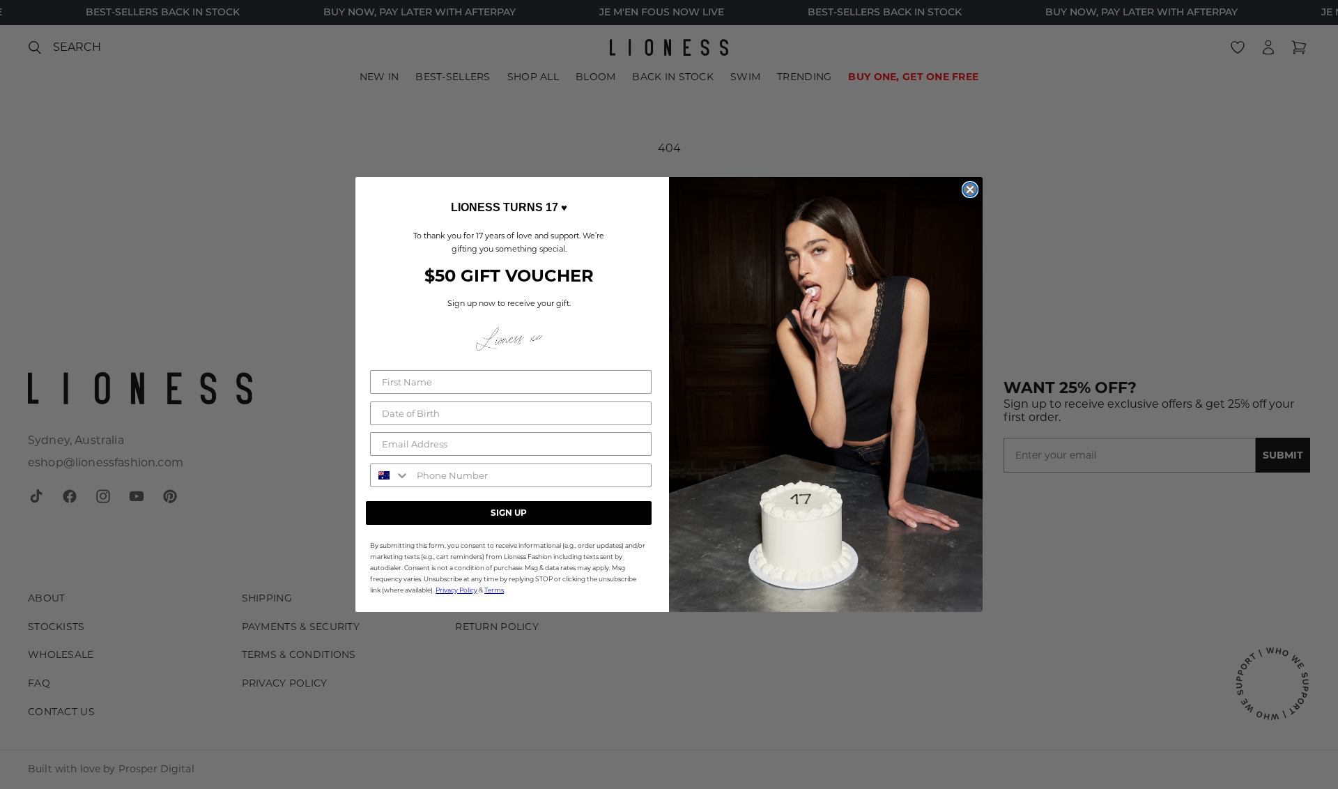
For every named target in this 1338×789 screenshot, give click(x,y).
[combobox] (390, 475)
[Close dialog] (970, 190)
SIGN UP (509, 512)
